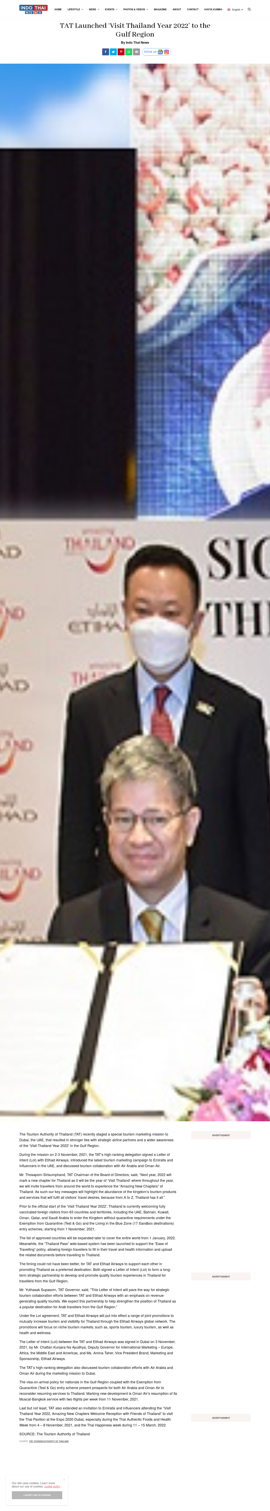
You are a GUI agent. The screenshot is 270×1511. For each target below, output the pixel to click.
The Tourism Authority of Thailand (49, 1441)
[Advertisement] (221, 1204)
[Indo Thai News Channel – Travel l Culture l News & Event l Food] (33, 9)
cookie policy (52, 1486)
